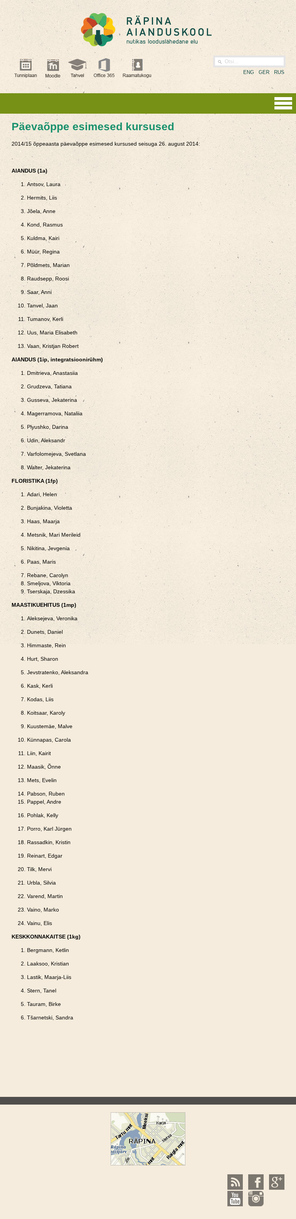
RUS (279, 72)
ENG (248, 72)
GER (264, 72)
